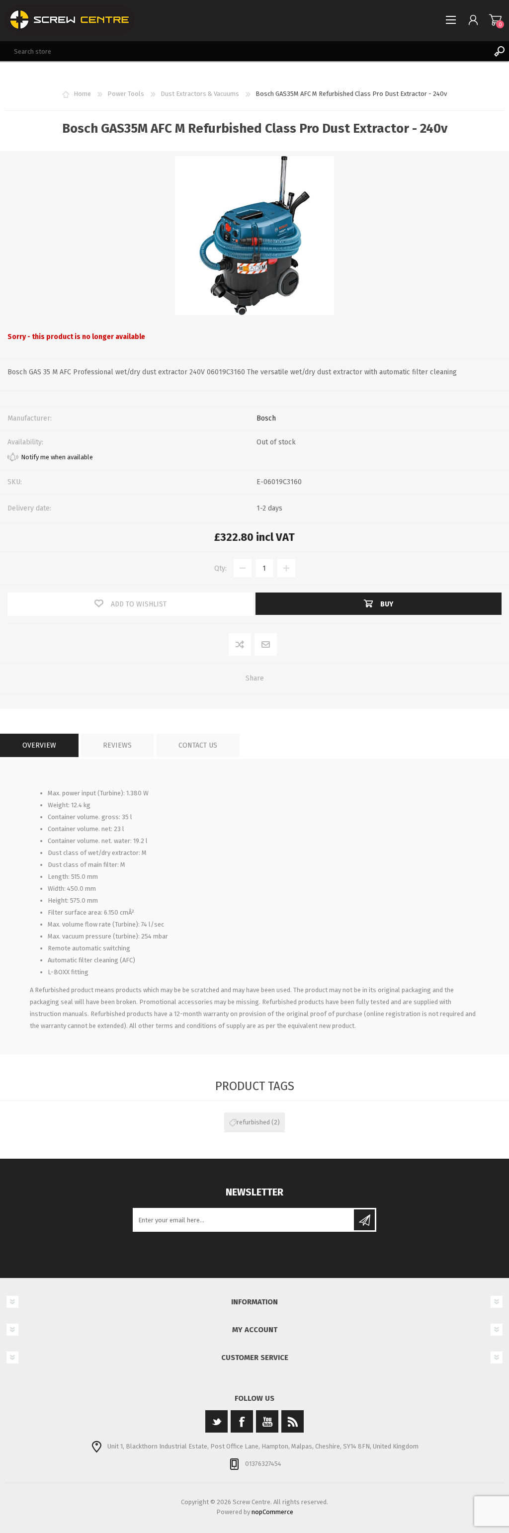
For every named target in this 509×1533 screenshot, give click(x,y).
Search (499, 51)
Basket (495, 20)
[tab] (39, 745)
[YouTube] (267, 1421)
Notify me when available (57, 457)
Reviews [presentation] (117, 745)
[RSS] (292, 1421)
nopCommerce (272, 1512)
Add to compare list (240, 645)
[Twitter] (216, 1421)
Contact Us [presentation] (197, 745)
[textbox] (244, 51)
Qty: (220, 568)
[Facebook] (242, 1421)
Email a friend (265, 645)
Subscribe (364, 1219)
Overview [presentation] (39, 745)
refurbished (253, 1122)
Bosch (266, 418)
